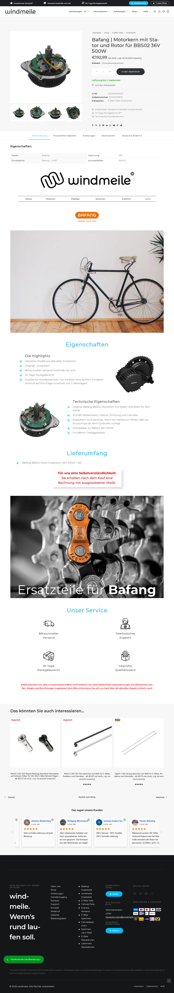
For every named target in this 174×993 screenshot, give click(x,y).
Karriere (55, 900)
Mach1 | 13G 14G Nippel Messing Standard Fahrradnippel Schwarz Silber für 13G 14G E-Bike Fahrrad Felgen (35, 776)
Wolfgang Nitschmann (73, 820)
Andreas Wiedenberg (36, 820)
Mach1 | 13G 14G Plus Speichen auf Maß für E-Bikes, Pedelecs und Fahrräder (87, 776)
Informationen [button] (100, 11)
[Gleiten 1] (18, 112)
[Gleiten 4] (73, 112)
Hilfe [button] (145, 11)
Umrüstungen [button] (77, 11)
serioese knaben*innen (109, 820)
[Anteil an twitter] (96, 125)
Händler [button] (115, 894)
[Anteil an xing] (117, 125)
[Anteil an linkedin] (106, 125)
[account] (159, 11)
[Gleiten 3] (55, 112)
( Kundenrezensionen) (113, 63)
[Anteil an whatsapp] (110, 125)
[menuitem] (139, 3)
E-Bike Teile (87, 900)
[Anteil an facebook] (92, 125)
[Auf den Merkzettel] (56, 721)
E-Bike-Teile (117, 33)
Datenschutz (152, 986)
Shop (134, 11)
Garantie (55, 915)
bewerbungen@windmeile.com (122, 917)
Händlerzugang (59, 897)
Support (55, 904)
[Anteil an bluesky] (113, 125)
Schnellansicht (56, 726)
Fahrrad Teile (88, 904)
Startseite (96, 33)
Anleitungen (57, 893)
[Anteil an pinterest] (103, 125)
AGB (162, 986)
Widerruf (55, 911)
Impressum (139, 986)
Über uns (55, 886)
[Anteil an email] (120, 125)
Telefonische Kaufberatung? (25, 959)
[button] (155, 11)
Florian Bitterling (142, 820)
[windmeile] (20, 11)
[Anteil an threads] (99, 125)
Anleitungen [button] (119, 11)
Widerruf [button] (115, 931)
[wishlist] (163, 11)
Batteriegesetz (58, 918)
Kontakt (55, 908)
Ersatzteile (131, 33)
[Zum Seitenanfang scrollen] (169, 980)
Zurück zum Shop (87, 797)
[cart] (167, 11)
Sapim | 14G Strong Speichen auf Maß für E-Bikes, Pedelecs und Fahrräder (138, 776)
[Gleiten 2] (37, 112)
